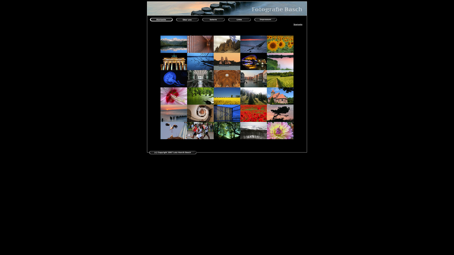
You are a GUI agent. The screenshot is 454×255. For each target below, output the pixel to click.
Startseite (298, 24)
